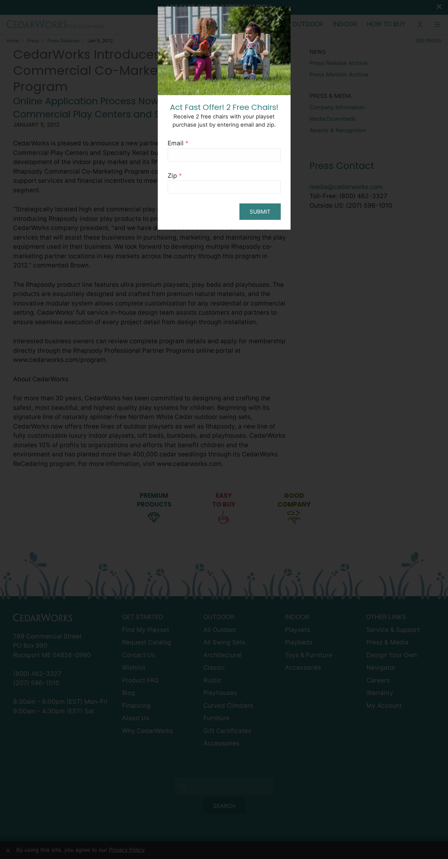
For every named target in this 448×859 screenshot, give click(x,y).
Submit (260, 211)
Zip (175, 175)
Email (178, 143)
